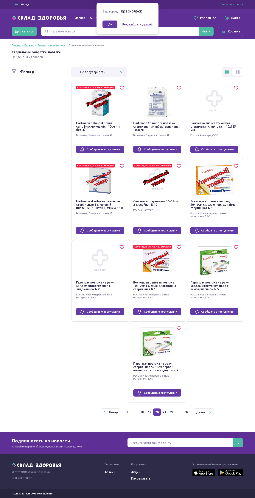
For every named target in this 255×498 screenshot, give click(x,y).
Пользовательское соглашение (32, 493)
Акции (94, 18)
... (134, 412)
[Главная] (40, 17)
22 (172, 412)
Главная (79, 18)
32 (187, 412)
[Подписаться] (237, 442)
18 (142, 412)
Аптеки (110, 472)
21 (164, 412)
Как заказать (140, 478)
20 (157, 412)
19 (149, 412)
